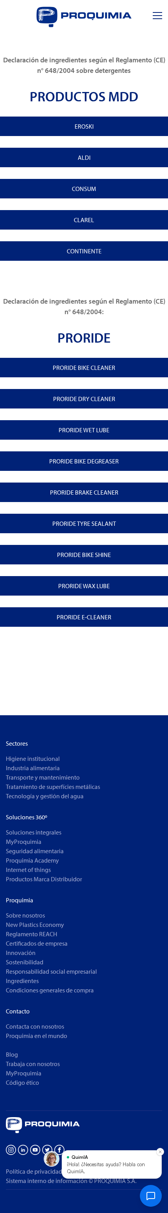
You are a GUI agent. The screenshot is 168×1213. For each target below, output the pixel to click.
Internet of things (28, 870)
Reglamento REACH (31, 934)
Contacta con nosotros (35, 1026)
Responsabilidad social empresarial (51, 971)
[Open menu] (157, 16)
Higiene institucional (33, 758)
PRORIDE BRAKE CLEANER (84, 492)
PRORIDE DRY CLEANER (84, 399)
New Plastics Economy (35, 924)
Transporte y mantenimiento (43, 777)
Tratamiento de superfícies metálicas (53, 786)
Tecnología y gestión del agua (45, 796)
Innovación (21, 953)
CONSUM (84, 189)
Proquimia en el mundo (36, 1036)
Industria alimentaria (33, 768)
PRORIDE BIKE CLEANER (84, 367)
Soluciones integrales (33, 832)
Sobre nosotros (25, 915)
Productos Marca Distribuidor (44, 879)
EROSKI (84, 126)
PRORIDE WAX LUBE (84, 586)
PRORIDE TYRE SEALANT (84, 523)
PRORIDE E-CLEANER (84, 617)
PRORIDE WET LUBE (84, 430)
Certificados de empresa (37, 943)
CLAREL (84, 220)
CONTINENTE (84, 251)
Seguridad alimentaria (35, 851)
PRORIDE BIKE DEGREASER (84, 461)
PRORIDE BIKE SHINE (84, 555)
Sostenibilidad (24, 962)
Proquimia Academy (32, 860)
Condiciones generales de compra (50, 990)
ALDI (84, 157)
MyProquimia (23, 841)
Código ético (22, 1082)
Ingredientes (22, 981)
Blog (12, 1054)
